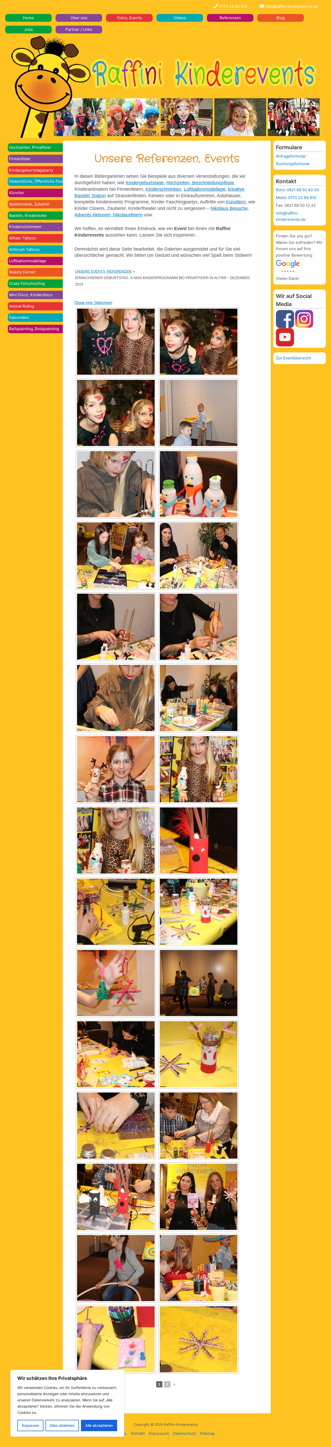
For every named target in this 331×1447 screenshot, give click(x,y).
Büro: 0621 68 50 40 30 (297, 189)
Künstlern (236, 201)
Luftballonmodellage (27, 260)
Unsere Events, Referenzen (103, 271)
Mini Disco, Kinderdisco (30, 294)
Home (28, 17)
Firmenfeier (20, 158)
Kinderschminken (25, 226)
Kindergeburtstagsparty (31, 170)
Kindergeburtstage (145, 182)
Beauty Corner (22, 271)
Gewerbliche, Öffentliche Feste (37, 181)
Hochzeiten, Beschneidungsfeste (200, 182)
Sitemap (207, 1433)
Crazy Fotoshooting (27, 283)
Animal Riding (21, 306)
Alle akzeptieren (99, 1425)
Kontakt (138, 1433)
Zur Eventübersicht (293, 358)
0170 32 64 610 (232, 6)
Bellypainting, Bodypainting (34, 328)
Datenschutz (184, 1433)
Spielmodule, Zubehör (29, 204)
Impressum (159, 1433)
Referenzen (230, 17)
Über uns (79, 17)
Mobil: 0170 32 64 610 (296, 197)
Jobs (28, 29)
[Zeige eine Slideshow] (93, 302)
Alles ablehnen (62, 1425)
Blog (280, 17)
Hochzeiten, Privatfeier (30, 147)
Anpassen (30, 1425)
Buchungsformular (293, 163)
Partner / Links (78, 29)
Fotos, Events (129, 17)
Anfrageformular (291, 156)
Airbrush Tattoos (24, 249)
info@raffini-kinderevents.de (291, 6)
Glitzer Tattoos (22, 238)
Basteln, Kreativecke (28, 215)
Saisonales (19, 317)
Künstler (16, 192)
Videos (180, 17)
